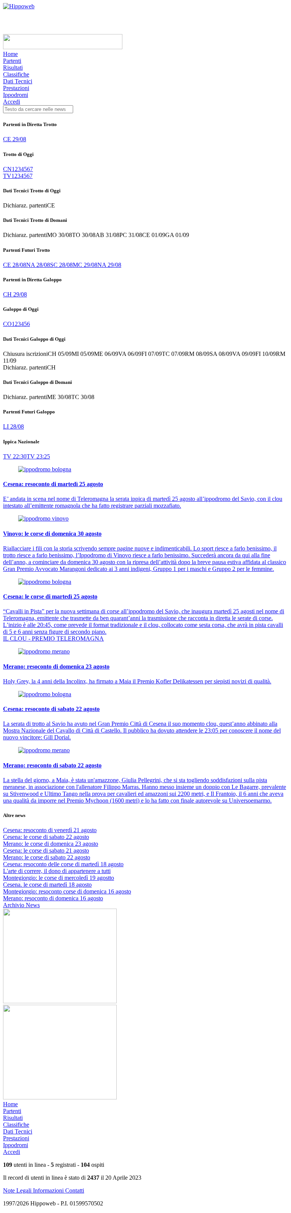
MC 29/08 (85, 265)
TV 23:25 (38, 456)
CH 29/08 (15, 294)
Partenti (12, 61)
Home (10, 54)
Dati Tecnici (17, 81)
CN (7, 169)
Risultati (13, 67)
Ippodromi (15, 95)
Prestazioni (16, 88)
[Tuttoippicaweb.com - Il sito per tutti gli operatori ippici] (62, 47)
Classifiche (16, 74)
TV (7, 176)
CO (7, 324)
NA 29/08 (109, 265)
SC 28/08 (61, 265)
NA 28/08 (38, 265)
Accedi (11, 101)
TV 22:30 (15, 456)
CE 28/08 (14, 265)
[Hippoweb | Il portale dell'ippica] (18, 6)
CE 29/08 (14, 139)
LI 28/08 (13, 426)
